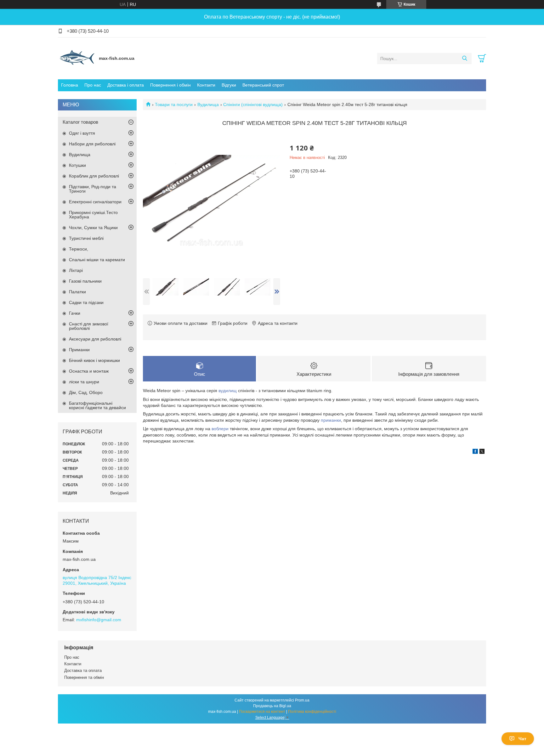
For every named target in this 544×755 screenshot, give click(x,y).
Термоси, (78, 248)
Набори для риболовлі (92, 143)
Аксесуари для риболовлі (95, 338)
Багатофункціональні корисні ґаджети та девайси (97, 405)
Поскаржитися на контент (262, 711)
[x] (481, 452)
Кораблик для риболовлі (94, 175)
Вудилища (208, 104)
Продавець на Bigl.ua (272, 706)
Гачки (74, 313)
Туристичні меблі (86, 238)
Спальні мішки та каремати (97, 259)
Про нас (92, 84)
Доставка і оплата (125, 84)
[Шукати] (464, 58)
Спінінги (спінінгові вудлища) (253, 104)
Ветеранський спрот (263, 84)
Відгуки (229, 84)
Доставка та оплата (83, 670)
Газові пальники (85, 281)
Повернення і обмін (170, 84)
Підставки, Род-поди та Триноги (92, 189)
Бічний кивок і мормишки (94, 360)
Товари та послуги (174, 104)
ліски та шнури (84, 381)
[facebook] (475, 452)
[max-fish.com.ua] (77, 58)
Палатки (77, 291)
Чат (522, 738)
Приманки (79, 349)
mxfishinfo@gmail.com (98, 619)
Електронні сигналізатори (95, 201)
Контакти (206, 84)
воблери (220, 428)
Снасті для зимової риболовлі (88, 326)
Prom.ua (302, 700)
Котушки (77, 165)
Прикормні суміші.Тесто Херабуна (93, 214)
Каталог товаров (80, 122)
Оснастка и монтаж (89, 371)
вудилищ (227, 390)
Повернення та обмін (84, 677)
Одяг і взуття (82, 133)
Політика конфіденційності (312, 711)
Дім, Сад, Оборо (86, 392)
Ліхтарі (76, 270)
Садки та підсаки (86, 302)
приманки (331, 420)
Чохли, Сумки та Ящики (93, 227)
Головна (69, 84)
